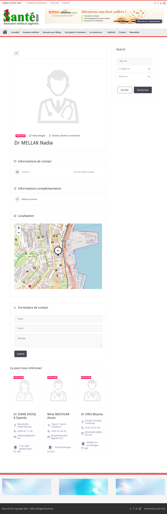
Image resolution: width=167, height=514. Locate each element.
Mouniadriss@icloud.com (93, 433)
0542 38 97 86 (92, 427)
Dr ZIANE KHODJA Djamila (25, 415)
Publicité (65, 3)
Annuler (125, 90)
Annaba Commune (93, 422)
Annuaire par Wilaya (52, 32)
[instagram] (164, 3)
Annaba (88, 420)
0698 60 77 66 (25, 431)
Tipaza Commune (58, 425)
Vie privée (54, 3)
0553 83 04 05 (58, 431)
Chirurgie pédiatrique (25, 447)
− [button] (19, 233)
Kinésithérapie (63, 447)
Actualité (15, 32)
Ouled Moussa (24, 426)
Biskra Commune (70, 135)
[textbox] (134, 69)
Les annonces (96, 32)
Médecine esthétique (92, 444)
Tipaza (54, 424)
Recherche (142, 90)
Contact (122, 32)
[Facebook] (158, 3)
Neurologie (38, 135)
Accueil (5, 31)
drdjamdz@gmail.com (26, 436)
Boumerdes (23, 424)
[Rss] (155, 3)
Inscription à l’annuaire (75, 32)
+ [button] (19, 228)
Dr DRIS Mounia (92, 414)
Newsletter (134, 32)
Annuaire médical (31, 32)
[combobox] (134, 68)
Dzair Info (160, 508)
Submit (20, 353)
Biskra (55, 135)
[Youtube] (161, 3)
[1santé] (21, 16)
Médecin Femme (29, 199)
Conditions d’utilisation (36, 3)
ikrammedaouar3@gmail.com (59, 436)
